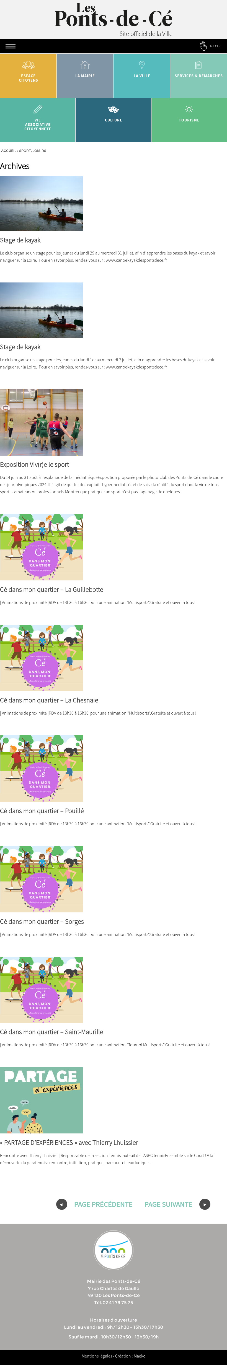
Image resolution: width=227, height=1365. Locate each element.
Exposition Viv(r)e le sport (34, 464)
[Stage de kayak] (41, 227)
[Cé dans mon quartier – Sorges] (41, 909)
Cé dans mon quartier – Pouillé (42, 810)
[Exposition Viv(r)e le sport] (41, 452)
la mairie (85, 75)
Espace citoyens (28, 78)
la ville (142, 75)
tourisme (189, 120)
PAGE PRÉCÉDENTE (103, 1204)
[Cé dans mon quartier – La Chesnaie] (41, 687)
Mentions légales (97, 1356)
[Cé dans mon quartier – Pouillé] (41, 798)
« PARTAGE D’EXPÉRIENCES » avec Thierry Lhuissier (69, 1142)
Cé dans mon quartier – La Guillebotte (51, 589)
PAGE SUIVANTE (169, 1204)
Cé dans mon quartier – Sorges (42, 921)
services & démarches (199, 75)
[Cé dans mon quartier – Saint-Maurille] (41, 1019)
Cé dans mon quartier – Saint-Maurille (51, 1031)
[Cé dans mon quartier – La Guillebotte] (41, 577)
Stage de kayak (20, 240)
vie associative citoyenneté (37, 124)
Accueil (8, 151)
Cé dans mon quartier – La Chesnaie (49, 700)
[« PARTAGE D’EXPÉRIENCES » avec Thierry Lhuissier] (41, 1130)
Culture (113, 120)
